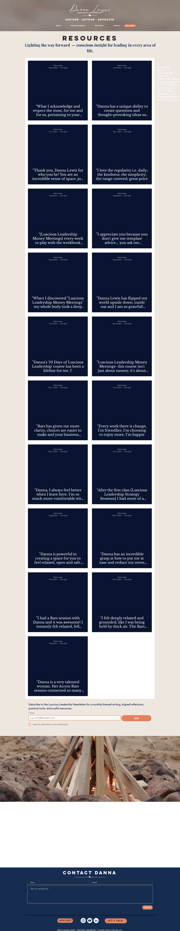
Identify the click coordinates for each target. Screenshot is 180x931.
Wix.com (118, 930)
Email (31, 713)
